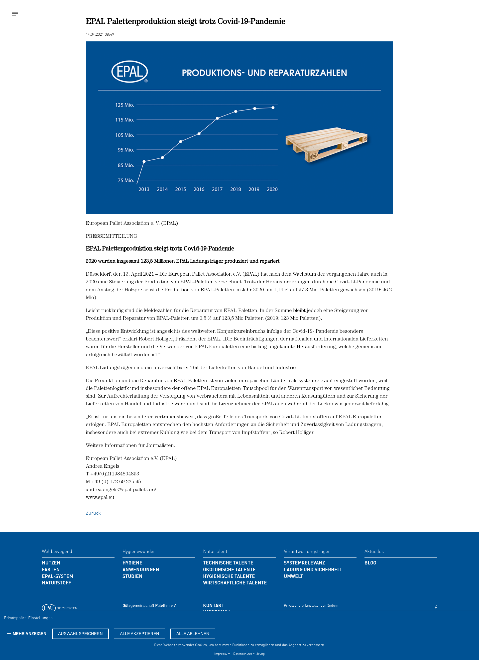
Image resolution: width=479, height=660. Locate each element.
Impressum (222, 654)
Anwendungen (140, 569)
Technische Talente (228, 563)
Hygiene (132, 563)
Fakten (51, 569)
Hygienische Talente (229, 576)
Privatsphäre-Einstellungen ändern (311, 605)
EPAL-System (57, 576)
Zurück (93, 513)
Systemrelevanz (304, 563)
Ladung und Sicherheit (313, 569)
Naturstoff (56, 583)
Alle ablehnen (192, 634)
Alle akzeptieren (139, 634)
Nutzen (51, 563)
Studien (132, 576)
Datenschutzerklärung (249, 654)
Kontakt (213, 605)
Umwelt (293, 576)
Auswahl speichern (80, 634)
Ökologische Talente (229, 569)
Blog (370, 563)
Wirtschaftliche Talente (235, 583)
